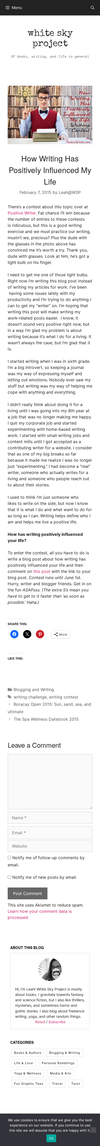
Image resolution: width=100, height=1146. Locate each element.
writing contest (63, 697)
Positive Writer (22, 213)
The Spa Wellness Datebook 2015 (46, 719)
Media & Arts (60, 1073)
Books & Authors (28, 1053)
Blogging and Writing (34, 689)
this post (41, 571)
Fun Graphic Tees (28, 1083)
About (40, 1022)
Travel (57, 1083)
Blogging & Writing (64, 1053)
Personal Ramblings (58, 1063)
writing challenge (30, 697)
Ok (51, 1138)
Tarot (75, 1083)
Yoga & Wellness (27, 1073)
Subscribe (56, 1022)
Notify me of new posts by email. (44, 877)
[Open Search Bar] (92, 7)
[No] (93, 1130)
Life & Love (23, 1063)
